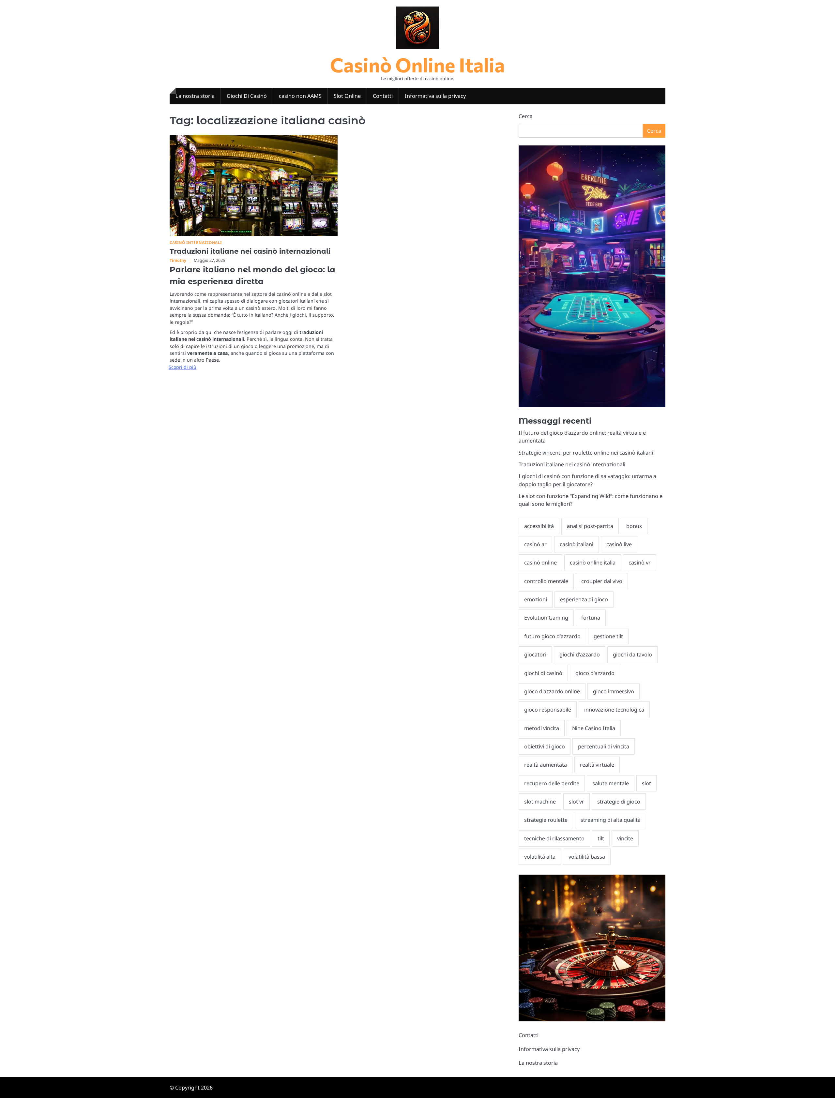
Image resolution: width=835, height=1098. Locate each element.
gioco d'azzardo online (552, 691)
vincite (625, 838)
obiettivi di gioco (544, 746)
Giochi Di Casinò (247, 95)
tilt (601, 838)
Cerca (526, 116)
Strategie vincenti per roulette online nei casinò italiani (586, 452)
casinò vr (640, 562)
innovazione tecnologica (614, 709)
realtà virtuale (597, 764)
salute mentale (610, 783)
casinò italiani (576, 544)
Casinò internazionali (196, 242)
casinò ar (535, 544)
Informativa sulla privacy (435, 95)
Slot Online (347, 95)
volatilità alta (539, 856)
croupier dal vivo (601, 581)
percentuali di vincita (603, 746)
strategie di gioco (618, 801)
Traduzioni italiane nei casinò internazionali (250, 251)
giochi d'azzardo (579, 654)
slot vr (576, 801)
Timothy (178, 260)
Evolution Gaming (546, 617)
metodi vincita (541, 728)
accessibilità (539, 526)
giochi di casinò (543, 673)
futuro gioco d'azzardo (552, 636)
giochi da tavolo (632, 654)
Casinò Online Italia (417, 64)
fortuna (590, 617)
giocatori (535, 654)
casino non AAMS (300, 95)
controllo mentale (546, 581)
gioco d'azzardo (595, 673)
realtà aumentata (545, 764)
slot (646, 783)
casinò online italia (592, 562)
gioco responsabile (547, 709)
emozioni (535, 599)
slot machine (540, 801)
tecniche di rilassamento (554, 838)
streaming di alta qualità (611, 819)
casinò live (619, 544)
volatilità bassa (587, 856)
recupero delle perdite (551, 783)
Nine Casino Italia (593, 728)
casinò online (540, 562)
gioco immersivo (613, 691)
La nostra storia (195, 95)
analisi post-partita (590, 526)
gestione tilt (608, 636)
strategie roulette (546, 819)
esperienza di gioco (584, 599)
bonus (634, 526)
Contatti (383, 95)
